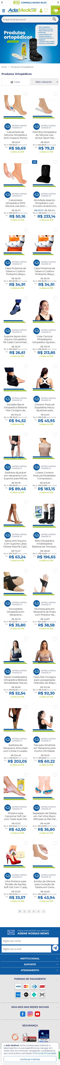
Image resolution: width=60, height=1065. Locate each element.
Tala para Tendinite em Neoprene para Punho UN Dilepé (44, 748)
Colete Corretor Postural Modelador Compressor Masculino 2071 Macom (44, 478)
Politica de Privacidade (44, 1053)
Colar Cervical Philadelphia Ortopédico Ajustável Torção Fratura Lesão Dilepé (44, 342)
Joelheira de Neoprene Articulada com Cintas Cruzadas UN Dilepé (15, 749)
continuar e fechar (30, 1059)
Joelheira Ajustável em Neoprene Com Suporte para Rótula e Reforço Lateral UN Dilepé (15, 478)
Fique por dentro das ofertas (33, 932)
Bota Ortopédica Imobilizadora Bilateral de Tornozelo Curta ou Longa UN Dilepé (44, 546)
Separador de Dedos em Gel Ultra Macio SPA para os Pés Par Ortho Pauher (44, 817)
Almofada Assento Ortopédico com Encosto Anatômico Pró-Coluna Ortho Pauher (44, 206)
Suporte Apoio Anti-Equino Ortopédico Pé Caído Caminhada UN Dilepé (15, 341)
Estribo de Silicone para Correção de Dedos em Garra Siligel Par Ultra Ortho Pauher (44, 887)
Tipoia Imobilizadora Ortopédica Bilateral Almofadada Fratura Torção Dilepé (15, 681)
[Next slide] (58, 2)
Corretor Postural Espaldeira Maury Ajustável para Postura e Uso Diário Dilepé (44, 410)
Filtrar (16, 82)
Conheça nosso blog (33, 2)
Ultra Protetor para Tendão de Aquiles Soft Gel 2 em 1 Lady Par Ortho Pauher (15, 886)
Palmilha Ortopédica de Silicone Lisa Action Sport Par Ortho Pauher (44, 136)
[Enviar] (55, 948)
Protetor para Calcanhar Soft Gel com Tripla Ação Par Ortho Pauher (15, 817)
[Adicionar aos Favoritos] (26, 94)
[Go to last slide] (2, 2)
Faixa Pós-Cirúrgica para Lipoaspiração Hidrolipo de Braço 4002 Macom (44, 681)
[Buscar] (55, 19)
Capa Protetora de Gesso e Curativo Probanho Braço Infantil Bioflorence (15, 272)
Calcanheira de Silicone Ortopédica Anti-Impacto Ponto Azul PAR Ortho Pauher (15, 138)
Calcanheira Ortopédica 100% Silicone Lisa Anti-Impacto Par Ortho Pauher (15, 206)
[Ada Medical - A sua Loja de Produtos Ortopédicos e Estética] (22, 12)
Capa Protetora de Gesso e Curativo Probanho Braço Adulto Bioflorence (44, 272)
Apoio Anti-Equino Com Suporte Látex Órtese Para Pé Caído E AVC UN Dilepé (15, 545)
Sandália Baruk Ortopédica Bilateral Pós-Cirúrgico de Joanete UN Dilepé (15, 409)
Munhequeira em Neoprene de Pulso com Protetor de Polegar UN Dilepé (44, 613)
